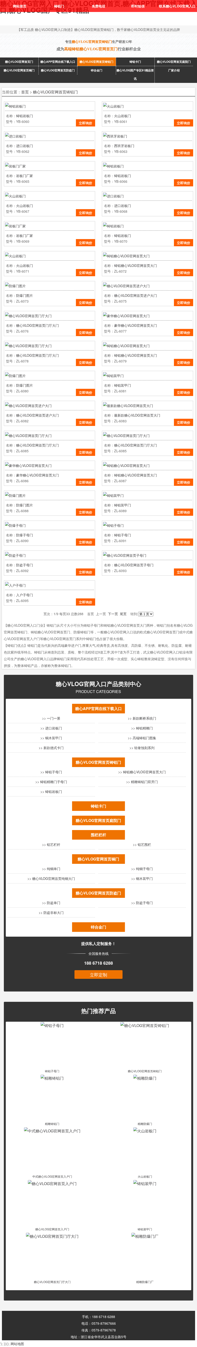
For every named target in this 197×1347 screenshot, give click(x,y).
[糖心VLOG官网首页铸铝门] (144, 1025)
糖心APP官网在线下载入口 (57, 61)
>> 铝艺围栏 (142, 844)
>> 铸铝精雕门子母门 (51, 781)
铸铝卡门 (135, 61)
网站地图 (17, 1343)
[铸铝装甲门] (144, 1183)
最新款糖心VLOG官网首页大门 (137, 415)
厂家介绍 (174, 70)
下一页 (113, 613)
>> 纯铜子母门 (142, 868)
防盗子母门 (24, 564)
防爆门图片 (24, 295)
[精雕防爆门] (144, 1078)
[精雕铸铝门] (52, 1078)
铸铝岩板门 (24, 115)
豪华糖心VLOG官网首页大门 (135, 325)
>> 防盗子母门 (142, 902)
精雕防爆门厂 (145, 1282)
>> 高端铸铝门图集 (142, 737)
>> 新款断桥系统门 (142, 718)
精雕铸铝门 (52, 1124)
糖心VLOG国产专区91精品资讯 (135, 74)
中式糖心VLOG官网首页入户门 (52, 1176)
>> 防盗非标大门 (51, 912)
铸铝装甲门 (122, 385)
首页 (25, 92)
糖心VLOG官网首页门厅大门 (37, 325)
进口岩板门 (24, 145)
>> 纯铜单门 (51, 868)
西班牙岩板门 (124, 145)
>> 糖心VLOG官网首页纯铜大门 (51, 878)
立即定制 (98, 974)
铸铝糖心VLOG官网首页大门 (135, 265)
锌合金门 (96, 70)
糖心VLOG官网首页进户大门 (135, 295)
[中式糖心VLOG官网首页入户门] (52, 1131)
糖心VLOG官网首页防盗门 (58, 70)
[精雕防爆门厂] (144, 1236)
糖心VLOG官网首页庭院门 (174, 61)
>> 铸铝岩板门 (51, 791)
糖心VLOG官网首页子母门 (134, 564)
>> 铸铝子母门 (51, 771)
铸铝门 (59, 6)
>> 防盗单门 (51, 902)
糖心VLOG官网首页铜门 (19, 70)
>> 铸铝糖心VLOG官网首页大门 (142, 771)
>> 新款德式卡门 (51, 747)
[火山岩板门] (144, 1131)
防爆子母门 (24, 535)
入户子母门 (24, 594)
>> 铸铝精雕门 (142, 728)
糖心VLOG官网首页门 (19, 61)
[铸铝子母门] (52, 1025)
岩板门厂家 (24, 175)
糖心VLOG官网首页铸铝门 (96, 61)
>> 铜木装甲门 (51, 737)
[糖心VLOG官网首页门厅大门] (52, 1236)
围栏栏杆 (98, 834)
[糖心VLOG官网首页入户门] (52, 1183)
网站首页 (19, 6)
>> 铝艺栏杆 (51, 844)
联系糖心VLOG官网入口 (177, 6)
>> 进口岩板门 (51, 728)
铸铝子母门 (122, 535)
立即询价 (85, 122)
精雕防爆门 (145, 1124)
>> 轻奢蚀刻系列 (141, 747)
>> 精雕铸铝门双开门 (142, 781)
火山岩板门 (122, 115)
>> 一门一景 (51, 718)
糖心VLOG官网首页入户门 (52, 1229)
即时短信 (138, 6)
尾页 (123, 613)
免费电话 (98, 6)
